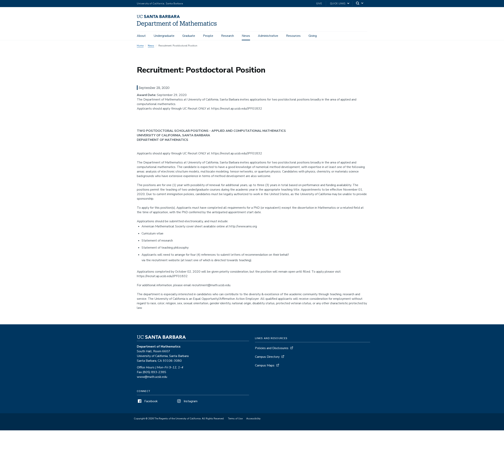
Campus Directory (267, 357)
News (246, 36)
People (208, 36)
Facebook (151, 401)
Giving (313, 36)
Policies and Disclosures (271, 348)
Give (319, 3)
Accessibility (253, 418)
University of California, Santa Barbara (160, 3)
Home (140, 45)
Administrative (268, 36)
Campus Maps (264, 365)
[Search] (360, 3)
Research (227, 36)
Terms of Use (235, 418)
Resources (293, 36)
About (141, 36)
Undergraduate (164, 36)
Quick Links (338, 3)
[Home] (178, 26)
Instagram (190, 401)
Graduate (188, 36)
